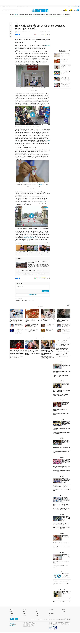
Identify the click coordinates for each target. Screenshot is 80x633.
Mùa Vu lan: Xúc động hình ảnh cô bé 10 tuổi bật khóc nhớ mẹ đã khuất (66, 423)
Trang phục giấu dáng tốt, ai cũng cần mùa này (61, 598)
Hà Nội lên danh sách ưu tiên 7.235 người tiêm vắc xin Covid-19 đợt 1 (31, 274)
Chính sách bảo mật (51, 619)
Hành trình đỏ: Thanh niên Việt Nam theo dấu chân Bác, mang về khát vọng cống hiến (66, 480)
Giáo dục (37, 14)
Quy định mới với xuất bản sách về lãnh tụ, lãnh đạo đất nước (61, 372)
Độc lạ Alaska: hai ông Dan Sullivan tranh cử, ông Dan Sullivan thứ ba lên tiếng (61, 395)
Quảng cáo (37, 619)
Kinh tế (22, 14)
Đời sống (26, 14)
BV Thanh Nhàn (31, 300)
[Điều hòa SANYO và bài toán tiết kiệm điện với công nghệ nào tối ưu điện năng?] (57, 557)
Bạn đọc (63, 609)
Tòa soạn (45, 619)
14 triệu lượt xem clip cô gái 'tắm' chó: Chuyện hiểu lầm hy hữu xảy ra (61, 433)
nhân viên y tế (18, 300)
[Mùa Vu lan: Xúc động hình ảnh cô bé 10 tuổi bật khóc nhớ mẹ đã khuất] (57, 423)
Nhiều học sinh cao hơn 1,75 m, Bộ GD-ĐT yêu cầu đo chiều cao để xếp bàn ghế (61, 505)
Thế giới (19, 14)
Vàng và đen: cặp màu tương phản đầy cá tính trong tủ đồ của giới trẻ (66, 593)
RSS (41, 619)
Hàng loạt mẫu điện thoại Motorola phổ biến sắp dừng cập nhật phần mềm (61, 562)
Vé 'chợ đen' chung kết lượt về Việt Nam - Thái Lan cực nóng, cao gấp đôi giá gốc (61, 528)
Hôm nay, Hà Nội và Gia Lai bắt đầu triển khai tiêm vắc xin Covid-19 (31, 270)
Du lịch (40, 14)
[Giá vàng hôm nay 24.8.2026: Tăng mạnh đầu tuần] (57, 404)
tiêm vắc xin (26, 300)
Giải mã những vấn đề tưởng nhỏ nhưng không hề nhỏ (61, 490)
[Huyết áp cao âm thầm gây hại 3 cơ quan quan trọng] (57, 537)
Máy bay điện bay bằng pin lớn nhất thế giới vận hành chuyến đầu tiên (61, 452)
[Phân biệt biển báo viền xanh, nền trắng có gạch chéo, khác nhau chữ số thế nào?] (57, 576)
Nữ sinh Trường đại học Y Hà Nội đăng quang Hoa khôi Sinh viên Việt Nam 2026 (66, 461)
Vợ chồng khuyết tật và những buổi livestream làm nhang (61, 429)
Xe (57, 14)
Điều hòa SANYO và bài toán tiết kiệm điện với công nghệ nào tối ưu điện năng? (66, 556)
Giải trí (47, 14)
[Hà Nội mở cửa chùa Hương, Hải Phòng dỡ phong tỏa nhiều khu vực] (21, 264)
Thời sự (16, 14)
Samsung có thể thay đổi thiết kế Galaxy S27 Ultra (61, 566)
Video (59, 14)
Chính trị (12, 14)
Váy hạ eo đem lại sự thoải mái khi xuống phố (61, 601)
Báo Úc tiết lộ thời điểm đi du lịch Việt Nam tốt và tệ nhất (65, 441)
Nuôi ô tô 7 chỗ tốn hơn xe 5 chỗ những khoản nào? (61, 584)
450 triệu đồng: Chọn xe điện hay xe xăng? (60, 580)
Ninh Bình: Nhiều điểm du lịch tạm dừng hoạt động (61, 448)
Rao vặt (63, 611)
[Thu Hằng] (16, 32)
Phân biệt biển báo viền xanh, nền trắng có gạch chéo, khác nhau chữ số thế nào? (66, 575)
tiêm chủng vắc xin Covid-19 (30, 237)
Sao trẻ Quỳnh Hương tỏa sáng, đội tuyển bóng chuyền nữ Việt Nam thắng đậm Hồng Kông (61, 524)
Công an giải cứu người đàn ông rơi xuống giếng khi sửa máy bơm (60, 376)
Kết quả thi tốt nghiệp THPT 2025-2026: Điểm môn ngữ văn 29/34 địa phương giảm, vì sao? (61, 509)
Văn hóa (43, 14)
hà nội (22, 300)
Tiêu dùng (62, 14)
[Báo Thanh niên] (14, 619)
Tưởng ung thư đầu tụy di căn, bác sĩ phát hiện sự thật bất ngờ (61, 547)
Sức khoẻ (24, 611)
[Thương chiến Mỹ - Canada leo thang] (57, 385)
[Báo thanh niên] (40, 10)
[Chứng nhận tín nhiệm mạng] (53, 628)
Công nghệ (54, 14)
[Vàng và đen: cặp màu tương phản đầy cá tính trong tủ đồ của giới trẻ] (57, 594)
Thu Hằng (19, 31)
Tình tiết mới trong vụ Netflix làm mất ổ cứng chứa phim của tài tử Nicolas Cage (61, 471)
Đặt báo (32, 619)
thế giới (40, 184)
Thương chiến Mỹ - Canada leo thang (66, 384)
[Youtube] (73, 6)
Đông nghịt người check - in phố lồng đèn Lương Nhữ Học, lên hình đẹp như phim (60, 486)
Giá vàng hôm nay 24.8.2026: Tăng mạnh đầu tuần (65, 403)
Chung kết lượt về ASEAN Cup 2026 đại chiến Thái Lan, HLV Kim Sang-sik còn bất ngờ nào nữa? (66, 518)
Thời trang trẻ (67, 14)
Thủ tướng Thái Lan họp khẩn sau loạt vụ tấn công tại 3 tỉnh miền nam (61, 391)
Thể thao (50, 14)
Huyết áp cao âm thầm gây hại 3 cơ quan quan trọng (65, 536)
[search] (11, 10)
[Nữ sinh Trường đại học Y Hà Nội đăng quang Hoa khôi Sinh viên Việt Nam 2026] (57, 461)
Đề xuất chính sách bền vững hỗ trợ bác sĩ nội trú (66, 365)
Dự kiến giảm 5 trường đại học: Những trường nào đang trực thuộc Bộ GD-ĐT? (65, 499)
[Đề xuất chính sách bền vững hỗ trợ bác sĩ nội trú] (57, 366)
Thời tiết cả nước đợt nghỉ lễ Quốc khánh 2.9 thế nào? (61, 414)
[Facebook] (75, 6)
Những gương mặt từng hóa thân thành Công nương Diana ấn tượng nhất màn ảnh (61, 467)
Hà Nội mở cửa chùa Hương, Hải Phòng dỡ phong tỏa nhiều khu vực (38, 262)
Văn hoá (37, 611)
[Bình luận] (10, 31)
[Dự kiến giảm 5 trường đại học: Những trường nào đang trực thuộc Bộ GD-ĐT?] (57, 499)
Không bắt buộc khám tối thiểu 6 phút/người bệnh (61, 543)
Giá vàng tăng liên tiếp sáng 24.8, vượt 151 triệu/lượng (60, 410)
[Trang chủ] (10, 14)
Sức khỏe (30, 14)
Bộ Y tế (42, 201)
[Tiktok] (76, 6)
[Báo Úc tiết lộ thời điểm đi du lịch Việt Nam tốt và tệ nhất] (57, 442)
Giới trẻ (33, 14)
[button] (10, 23)
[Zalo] (78, 6)
